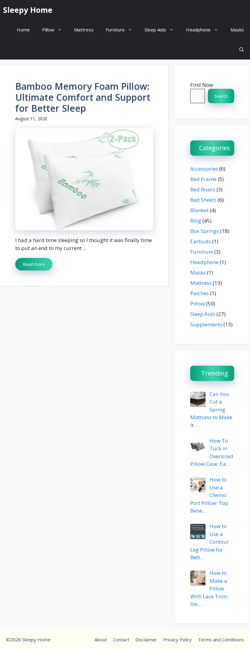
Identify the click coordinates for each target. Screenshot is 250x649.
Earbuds (200, 241)
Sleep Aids (155, 30)
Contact (121, 639)
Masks (237, 30)
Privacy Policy (177, 639)
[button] (241, 50)
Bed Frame (203, 179)
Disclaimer (146, 639)
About (101, 639)
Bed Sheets (203, 199)
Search (221, 96)
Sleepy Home (27, 10)
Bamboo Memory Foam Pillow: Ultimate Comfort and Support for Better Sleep (82, 97)
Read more (34, 264)
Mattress (84, 30)
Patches (199, 293)
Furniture (115, 30)
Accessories (204, 168)
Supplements (206, 324)
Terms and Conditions (221, 639)
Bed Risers (202, 189)
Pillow (48, 30)
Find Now (201, 84)
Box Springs (204, 230)
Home (23, 30)
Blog (195, 220)
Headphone (198, 30)
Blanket (199, 210)
